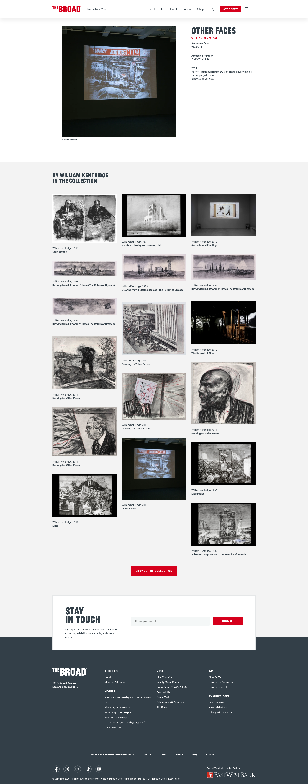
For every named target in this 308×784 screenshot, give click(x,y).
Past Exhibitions (218, 707)
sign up (228, 621)
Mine (55, 525)
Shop (200, 9)
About (188, 9)
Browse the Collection (221, 682)
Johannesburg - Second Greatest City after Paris (218, 554)
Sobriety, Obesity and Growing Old (141, 245)
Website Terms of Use (111, 778)
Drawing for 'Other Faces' (136, 364)
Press (179, 754)
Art (162, 9)
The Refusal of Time (202, 353)
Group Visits (163, 697)
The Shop (162, 707)
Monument (197, 494)
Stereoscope (59, 251)
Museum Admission (115, 682)
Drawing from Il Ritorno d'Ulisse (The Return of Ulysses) (222, 289)
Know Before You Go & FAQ (172, 687)
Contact (211, 754)
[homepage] (66, 9)
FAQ (194, 754)
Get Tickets (230, 9)
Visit (152, 9)
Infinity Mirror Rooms (168, 682)
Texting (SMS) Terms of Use (151, 778)
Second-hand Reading (204, 245)
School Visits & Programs (170, 702)
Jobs (164, 754)
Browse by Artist (218, 687)
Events (174, 9)
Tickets (111, 671)
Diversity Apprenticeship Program (112, 754)
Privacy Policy (173, 778)
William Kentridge (204, 38)
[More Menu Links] (246, 9)
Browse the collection (154, 570)
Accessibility (163, 692)
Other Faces (129, 508)
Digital (147, 754)
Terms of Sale (129, 778)
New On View (216, 677)
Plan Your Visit (165, 677)
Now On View (216, 702)
